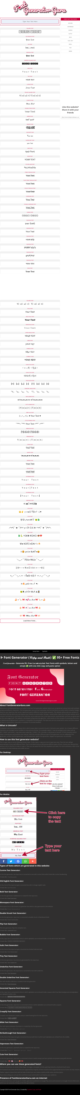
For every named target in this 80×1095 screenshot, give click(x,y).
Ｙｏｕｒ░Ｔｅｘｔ (30, 487)
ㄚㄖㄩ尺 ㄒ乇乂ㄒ (30, 367)
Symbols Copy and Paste (34, 1089)
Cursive (70, 30)
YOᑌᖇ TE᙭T (30, 159)
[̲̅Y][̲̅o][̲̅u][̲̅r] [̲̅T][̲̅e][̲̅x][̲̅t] (30, 431)
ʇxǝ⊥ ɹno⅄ (30, 47)
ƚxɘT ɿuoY (30, 119)
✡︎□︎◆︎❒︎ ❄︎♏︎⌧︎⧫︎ (30, 503)
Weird (70, 51)
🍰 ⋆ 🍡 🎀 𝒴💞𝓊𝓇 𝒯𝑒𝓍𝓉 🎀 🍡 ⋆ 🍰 (30, 599)
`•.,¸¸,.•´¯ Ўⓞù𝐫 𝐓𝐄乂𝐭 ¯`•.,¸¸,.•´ (30, 559)
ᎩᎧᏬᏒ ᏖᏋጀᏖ (30, 247)
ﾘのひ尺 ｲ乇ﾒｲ (30, 375)
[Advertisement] (28, 286)
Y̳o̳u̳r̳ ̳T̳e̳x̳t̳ (30, 207)
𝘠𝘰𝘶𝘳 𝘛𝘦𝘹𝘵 (30, 311)
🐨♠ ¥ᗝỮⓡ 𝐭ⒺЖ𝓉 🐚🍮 (30, 543)
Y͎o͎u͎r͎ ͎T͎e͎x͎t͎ (30, 463)
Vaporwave (70, 26)
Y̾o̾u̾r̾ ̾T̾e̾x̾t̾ (30, 447)
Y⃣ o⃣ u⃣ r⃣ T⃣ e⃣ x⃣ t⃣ (30, 95)
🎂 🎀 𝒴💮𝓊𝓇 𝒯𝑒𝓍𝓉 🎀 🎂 (30, 607)
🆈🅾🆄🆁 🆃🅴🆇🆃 (30, 63)
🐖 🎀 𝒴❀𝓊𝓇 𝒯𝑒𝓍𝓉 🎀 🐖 (30, 615)
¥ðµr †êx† (30, 351)
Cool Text (70, 40)
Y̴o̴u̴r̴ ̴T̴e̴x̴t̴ (30, 183)
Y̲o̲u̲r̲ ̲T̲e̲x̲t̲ (30, 199)
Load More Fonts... (30, 621)
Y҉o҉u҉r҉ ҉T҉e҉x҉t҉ (30, 439)
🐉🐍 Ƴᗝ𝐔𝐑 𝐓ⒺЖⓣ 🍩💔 (30, 535)
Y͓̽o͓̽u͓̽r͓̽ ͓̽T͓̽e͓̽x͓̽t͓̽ (30, 471)
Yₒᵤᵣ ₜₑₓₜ (30, 135)
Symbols (44, 651)
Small (70, 44)
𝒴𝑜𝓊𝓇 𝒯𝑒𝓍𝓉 (30, 103)
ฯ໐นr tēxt (30, 263)
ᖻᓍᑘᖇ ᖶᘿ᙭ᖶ (30, 167)
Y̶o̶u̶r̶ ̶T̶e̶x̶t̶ (30, 175)
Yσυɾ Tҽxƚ (30, 231)
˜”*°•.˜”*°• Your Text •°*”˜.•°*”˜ (30, 423)
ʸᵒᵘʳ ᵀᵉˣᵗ (30, 143)
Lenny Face (36, 651)
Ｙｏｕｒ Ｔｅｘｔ (30, 71)
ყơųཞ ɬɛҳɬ (30, 255)
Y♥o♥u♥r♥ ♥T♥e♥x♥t (30, 455)
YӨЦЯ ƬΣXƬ (30, 335)
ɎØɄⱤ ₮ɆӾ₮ (30, 359)
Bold (70, 37)
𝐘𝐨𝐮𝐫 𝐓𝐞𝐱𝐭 (30, 271)
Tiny (70, 47)
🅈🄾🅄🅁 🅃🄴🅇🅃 (30, 31)
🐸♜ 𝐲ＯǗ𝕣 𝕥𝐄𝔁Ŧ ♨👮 (30, 591)
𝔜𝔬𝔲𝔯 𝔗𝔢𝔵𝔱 (30, 39)
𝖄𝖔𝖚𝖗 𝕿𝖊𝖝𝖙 (30, 55)
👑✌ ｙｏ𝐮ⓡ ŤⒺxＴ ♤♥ (30, 511)
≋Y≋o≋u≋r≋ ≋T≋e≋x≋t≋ (30, 399)
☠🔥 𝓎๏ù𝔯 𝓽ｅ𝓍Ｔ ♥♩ (30, 583)
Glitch (70, 33)
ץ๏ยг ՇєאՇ (30, 223)
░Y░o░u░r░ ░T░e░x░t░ (30, 407)
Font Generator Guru (14, 1089)
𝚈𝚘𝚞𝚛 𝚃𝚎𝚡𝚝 (30, 327)
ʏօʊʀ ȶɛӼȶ (30, 239)
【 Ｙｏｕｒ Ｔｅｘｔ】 (30, 495)
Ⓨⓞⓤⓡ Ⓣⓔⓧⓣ (30, 215)
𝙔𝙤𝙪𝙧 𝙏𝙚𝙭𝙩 (30, 319)
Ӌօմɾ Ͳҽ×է (30, 151)
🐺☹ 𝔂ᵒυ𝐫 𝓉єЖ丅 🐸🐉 (30, 519)
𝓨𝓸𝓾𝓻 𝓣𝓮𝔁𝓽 (30, 87)
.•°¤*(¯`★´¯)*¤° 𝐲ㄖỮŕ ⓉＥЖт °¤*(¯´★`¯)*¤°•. (30, 527)
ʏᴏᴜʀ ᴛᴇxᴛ (30, 79)
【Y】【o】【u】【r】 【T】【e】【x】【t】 (30, 383)
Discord (70, 23)
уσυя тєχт (30, 343)
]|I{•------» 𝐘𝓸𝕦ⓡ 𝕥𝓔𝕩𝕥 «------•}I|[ (30, 567)
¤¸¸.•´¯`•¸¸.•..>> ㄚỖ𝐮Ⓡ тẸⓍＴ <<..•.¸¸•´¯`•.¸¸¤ (30, 575)
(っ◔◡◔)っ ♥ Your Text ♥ (30, 415)
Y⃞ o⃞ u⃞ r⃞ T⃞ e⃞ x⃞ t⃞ (30, 303)
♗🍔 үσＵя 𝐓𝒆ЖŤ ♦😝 (30, 551)
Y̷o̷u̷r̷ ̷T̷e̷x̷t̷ (30, 191)
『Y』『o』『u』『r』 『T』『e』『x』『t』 (30, 391)
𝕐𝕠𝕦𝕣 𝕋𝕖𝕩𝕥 (30, 111)
